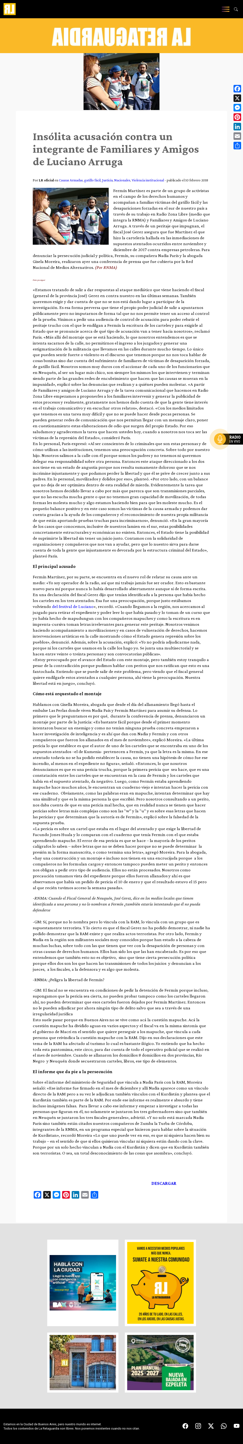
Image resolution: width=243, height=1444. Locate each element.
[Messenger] (237, 107)
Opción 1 (230, 447)
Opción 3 (230, 450)
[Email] (237, 136)
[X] (237, 98)
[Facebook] (237, 88)
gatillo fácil (92, 180)
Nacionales (122, 180)
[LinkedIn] (237, 126)
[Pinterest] (237, 117)
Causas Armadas (71, 180)
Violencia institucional (148, 180)
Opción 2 (230, 449)
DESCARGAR (163, 1183)
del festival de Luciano (72, 606)
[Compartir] (237, 145)
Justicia (107, 180)
